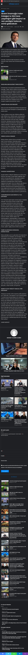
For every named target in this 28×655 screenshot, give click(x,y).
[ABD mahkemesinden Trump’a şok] (5, 517)
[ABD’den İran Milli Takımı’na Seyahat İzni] (4, 77)
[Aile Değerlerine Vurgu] (7, 414)
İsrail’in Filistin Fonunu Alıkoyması (10, 1)
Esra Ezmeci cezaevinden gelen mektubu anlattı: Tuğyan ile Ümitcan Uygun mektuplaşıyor (21, 421)
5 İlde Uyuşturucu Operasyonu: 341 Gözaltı (20, 406)
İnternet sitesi (4, 460)
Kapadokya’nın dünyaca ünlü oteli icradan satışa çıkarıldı (18, 522)
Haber (8, 8)
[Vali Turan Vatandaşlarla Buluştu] (5, 571)
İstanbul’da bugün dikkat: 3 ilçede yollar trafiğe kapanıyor (7, 407)
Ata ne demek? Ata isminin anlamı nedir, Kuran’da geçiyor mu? (18, 558)
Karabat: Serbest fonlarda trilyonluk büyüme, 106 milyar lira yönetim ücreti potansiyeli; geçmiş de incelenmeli (20, 390)
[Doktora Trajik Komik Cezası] (4, 72)
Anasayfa (4, 8)
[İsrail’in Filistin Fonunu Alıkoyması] (7, 382)
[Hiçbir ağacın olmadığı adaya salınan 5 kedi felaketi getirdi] (5, 505)
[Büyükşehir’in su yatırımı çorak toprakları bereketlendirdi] (5, 529)
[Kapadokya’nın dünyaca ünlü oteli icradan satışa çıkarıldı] (5, 523)
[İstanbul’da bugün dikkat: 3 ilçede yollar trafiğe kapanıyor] (7, 400)
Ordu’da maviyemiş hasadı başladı (18, 481)
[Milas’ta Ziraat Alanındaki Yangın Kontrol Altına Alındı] (5, 583)
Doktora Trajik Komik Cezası (16, 70)
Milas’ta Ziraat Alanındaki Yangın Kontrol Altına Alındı (17, 582)
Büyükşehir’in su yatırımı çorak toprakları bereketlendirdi (17, 528)
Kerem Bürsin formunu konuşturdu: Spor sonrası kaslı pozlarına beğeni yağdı (18, 511)
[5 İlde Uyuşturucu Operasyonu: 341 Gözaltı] (21, 400)
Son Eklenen (14, 476)
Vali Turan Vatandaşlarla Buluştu (17, 570)
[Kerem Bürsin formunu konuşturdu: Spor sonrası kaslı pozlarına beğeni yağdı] (5, 511)
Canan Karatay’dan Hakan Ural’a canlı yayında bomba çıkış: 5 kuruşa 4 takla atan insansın (18, 577)
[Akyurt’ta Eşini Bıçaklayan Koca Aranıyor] (5, 589)
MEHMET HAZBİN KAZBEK (8, 26)
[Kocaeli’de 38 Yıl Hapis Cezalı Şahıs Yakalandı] (5, 595)
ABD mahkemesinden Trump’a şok (18, 516)
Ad (2, 450)
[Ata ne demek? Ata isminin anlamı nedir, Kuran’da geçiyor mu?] (5, 559)
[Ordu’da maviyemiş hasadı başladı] (5, 482)
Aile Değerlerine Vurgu (6, 419)
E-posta (3, 455)
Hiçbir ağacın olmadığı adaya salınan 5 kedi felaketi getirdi (17, 504)
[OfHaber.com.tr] (14, 4)
